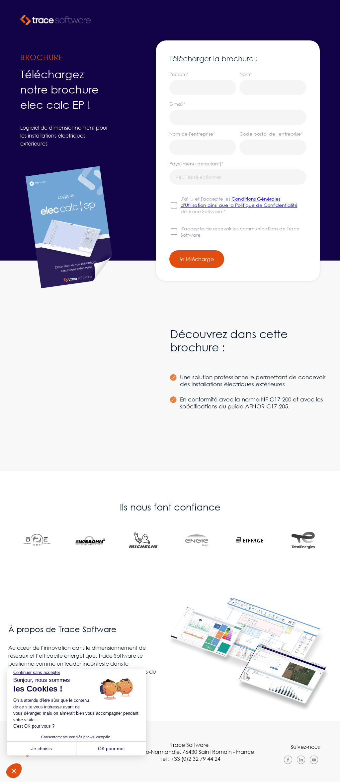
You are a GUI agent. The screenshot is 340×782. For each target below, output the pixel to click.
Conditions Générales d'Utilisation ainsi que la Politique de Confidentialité (239, 202)
